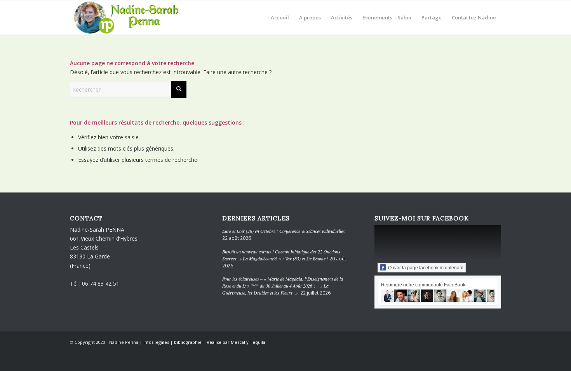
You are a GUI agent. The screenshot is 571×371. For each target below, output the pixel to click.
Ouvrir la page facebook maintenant (425, 267)
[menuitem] (280, 17)
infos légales (156, 342)
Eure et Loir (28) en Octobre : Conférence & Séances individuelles (283, 231)
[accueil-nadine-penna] (131, 17)
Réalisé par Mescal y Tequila (236, 342)
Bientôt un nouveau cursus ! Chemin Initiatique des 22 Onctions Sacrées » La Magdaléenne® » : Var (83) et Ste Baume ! (281, 255)
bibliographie (188, 342)
